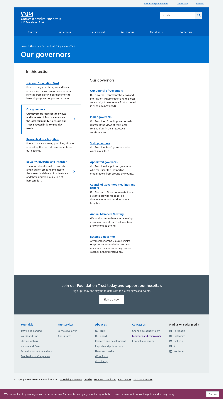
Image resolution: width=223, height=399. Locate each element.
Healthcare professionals (156, 3)
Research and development (110, 341)
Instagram (179, 336)
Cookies (88, 379)
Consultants (64, 336)
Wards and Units (30, 336)
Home (24, 46)
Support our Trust (66, 46)
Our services (66, 324)
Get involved (48, 46)
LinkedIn (179, 341)
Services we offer (67, 330)
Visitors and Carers (31, 346)
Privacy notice (124, 379)
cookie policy (146, 394)
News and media (104, 351)
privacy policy (166, 394)
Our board (101, 336)
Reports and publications (109, 346)
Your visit (27, 324)
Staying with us (29, 341)
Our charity (182, 3)
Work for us (101, 356)
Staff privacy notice (142, 379)
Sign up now (112, 299)
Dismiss (212, 394)
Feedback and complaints (146, 336)
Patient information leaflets (36, 351)
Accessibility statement (71, 379)
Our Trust (100, 330)
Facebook (179, 330)
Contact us (139, 324)
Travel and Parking (31, 330)
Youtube (179, 351)
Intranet (200, 3)
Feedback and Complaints (35, 356)
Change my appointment (146, 330)
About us (34, 46)
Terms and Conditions (105, 379)
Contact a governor (143, 341)
